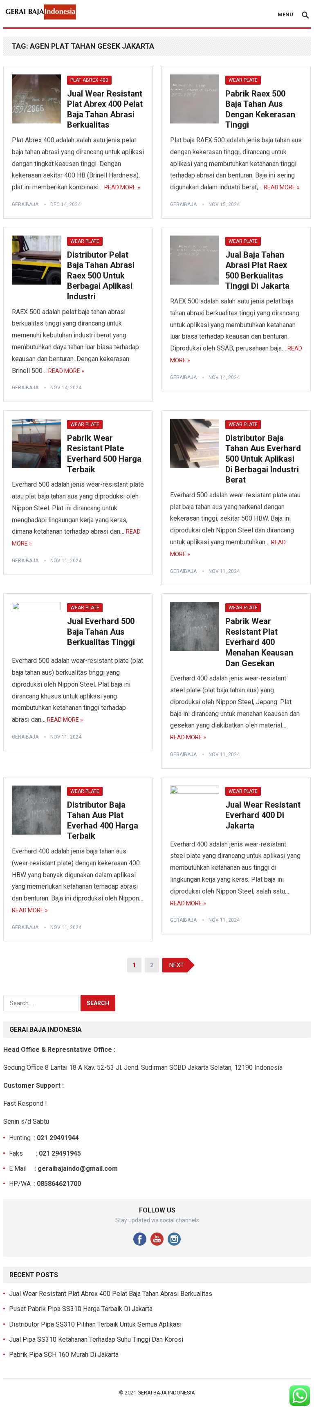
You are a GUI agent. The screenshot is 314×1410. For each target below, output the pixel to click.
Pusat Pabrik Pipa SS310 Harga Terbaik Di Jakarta (81, 1309)
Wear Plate (243, 80)
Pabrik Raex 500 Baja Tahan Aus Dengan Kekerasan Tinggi (260, 109)
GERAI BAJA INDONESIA (166, 1393)
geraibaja (25, 204)
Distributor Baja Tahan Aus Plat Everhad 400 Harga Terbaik (102, 820)
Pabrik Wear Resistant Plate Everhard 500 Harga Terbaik (104, 453)
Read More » (122, 187)
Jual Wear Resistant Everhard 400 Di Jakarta (263, 815)
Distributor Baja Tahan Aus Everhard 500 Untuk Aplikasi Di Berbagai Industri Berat (263, 459)
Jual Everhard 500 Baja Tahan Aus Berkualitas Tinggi (101, 631)
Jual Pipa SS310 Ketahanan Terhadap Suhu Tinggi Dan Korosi (96, 1339)
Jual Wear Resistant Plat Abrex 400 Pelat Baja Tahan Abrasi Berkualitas (105, 109)
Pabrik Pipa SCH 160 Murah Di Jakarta (64, 1354)
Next (176, 965)
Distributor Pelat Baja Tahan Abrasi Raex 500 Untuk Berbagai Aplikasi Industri (101, 275)
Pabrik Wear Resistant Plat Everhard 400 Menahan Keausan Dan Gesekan (259, 642)
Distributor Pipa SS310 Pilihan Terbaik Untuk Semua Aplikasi (95, 1324)
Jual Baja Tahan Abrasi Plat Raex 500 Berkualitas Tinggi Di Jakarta (257, 270)
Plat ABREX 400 (89, 80)
